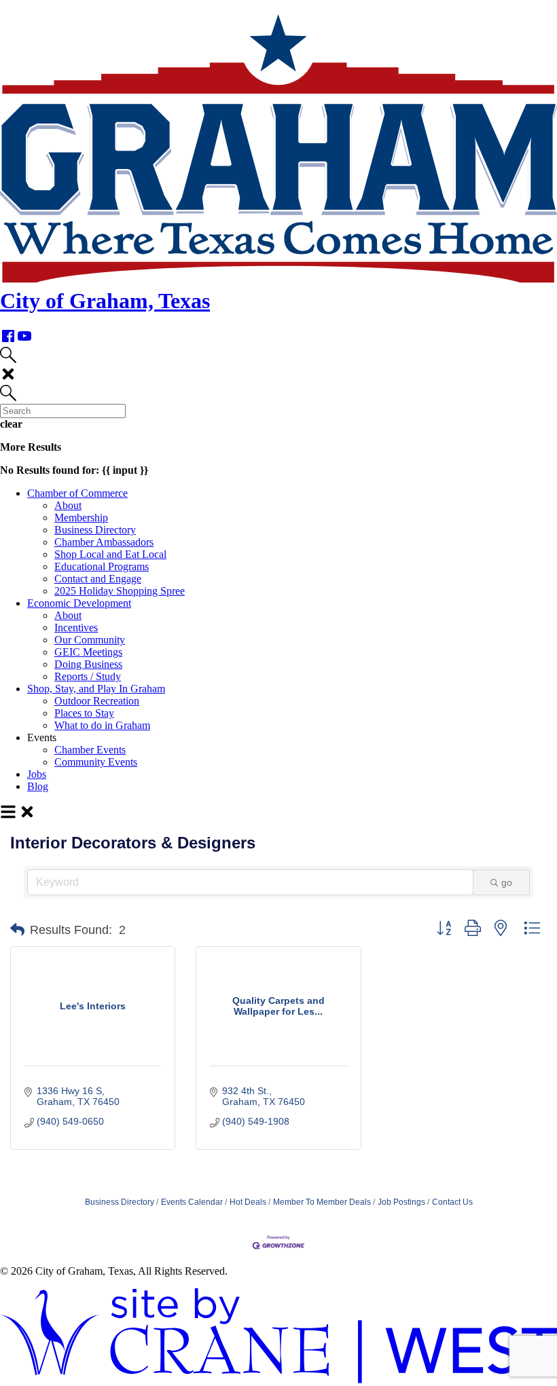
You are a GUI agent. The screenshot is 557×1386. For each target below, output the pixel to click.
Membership (81, 517)
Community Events (95, 762)
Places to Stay (84, 713)
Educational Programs (101, 566)
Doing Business (88, 664)
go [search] (506, 882)
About (68, 505)
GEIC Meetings (88, 652)
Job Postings (401, 1202)
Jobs (36, 774)
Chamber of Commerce (77, 493)
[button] (17, 930)
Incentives (76, 627)
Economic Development (79, 603)
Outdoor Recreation (96, 701)
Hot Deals (248, 1202)
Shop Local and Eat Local (110, 554)
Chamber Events (90, 749)
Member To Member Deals (322, 1202)
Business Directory (95, 530)
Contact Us (452, 1202)
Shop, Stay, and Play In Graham (96, 688)
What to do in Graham (102, 725)
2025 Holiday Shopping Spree (119, 591)
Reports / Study (87, 676)
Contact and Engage (97, 578)
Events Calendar (192, 1202)
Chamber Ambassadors (104, 542)
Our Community (89, 639)
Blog (37, 786)
